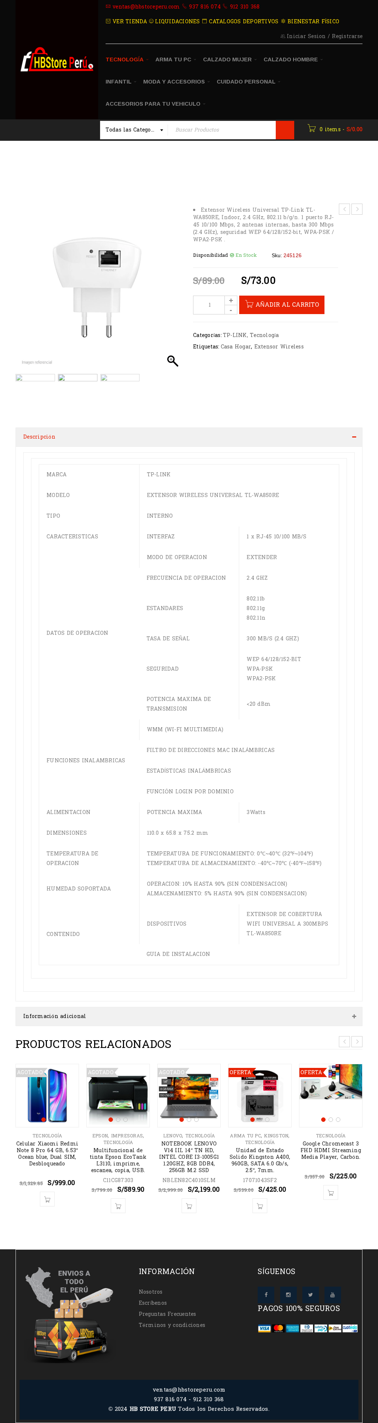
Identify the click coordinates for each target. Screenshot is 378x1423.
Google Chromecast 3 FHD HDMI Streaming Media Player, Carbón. (330, 1150)
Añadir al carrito (287, 304)
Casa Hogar (236, 346)
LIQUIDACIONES (176, 21)
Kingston (276, 1136)
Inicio (25, 164)
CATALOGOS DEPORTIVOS (242, 21)
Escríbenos (153, 1303)
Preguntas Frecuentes (167, 1314)
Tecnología (129, 164)
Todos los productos (73, 164)
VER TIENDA (129, 21)
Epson (100, 1136)
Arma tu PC (245, 1136)
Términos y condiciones (172, 1325)
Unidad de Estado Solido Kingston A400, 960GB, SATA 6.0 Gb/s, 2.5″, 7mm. (260, 1160)
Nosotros (151, 1292)
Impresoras (127, 1136)
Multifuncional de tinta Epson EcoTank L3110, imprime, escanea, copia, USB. (118, 1160)
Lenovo (172, 1136)
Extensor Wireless (279, 346)
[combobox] (134, 130)
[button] (172, 291)
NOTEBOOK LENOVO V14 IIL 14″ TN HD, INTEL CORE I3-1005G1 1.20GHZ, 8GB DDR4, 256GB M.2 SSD (189, 1157)
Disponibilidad (210, 255)
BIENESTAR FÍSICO (312, 21)
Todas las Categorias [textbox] (134, 130)
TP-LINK (235, 335)
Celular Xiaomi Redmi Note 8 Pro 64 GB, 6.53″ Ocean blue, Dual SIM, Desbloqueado (47, 1153)
